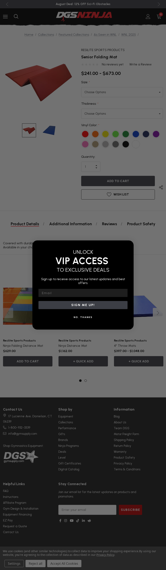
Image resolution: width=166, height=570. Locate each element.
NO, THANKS (83, 317)
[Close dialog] (129, 244)
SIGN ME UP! (83, 305)
